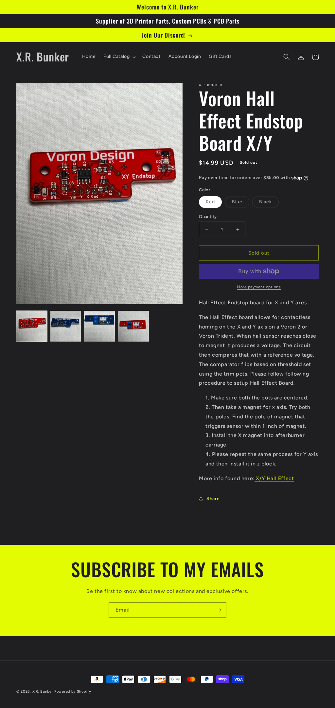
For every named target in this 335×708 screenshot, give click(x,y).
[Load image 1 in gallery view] (31, 326)
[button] (118, 56)
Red (214, 203)
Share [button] (213, 498)
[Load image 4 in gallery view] (133, 326)
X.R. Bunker (42, 691)
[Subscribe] (219, 610)
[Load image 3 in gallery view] (99, 326)
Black (269, 203)
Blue (240, 203)
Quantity (208, 216)
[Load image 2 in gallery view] (65, 326)
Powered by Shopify (72, 691)
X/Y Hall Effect (274, 478)
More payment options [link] (259, 287)
